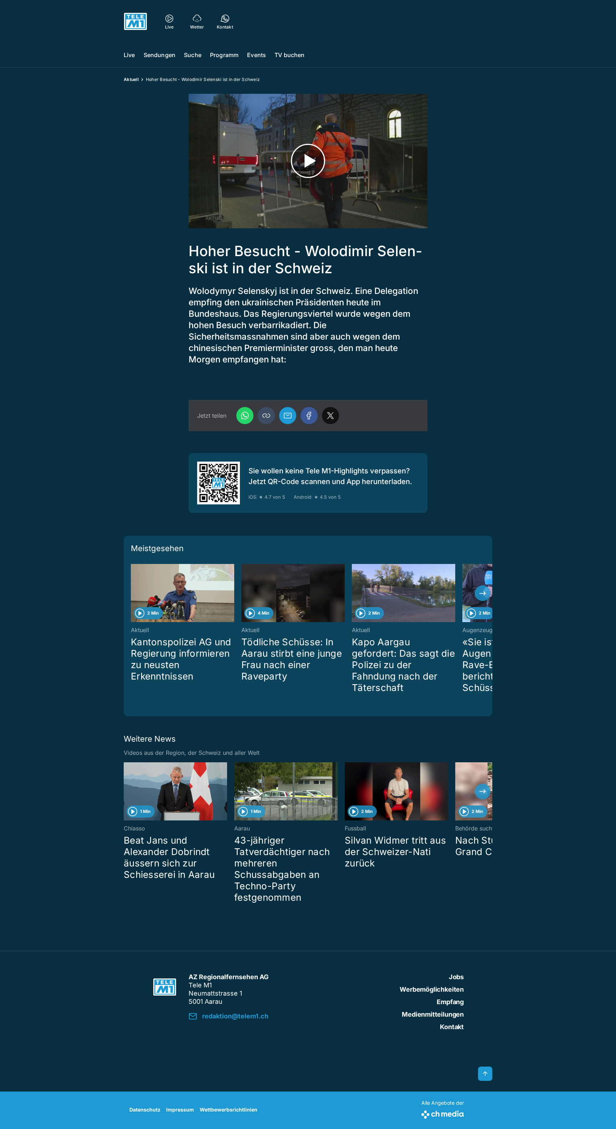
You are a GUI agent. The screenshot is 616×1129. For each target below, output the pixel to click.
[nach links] (133, 593)
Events (256, 55)
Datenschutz (144, 1110)
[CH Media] (442, 1113)
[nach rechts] (483, 593)
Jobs (456, 977)
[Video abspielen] (308, 161)
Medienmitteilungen (433, 1014)
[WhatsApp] (244, 415)
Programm (224, 55)
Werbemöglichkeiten (432, 989)
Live (129, 55)
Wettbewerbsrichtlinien (228, 1110)
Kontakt (452, 1027)
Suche (192, 55)
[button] (266, 415)
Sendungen (159, 55)
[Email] (287, 415)
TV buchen (289, 55)
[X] (330, 415)
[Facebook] (309, 415)
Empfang (450, 1002)
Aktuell (131, 79)
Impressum (180, 1110)
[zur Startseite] (135, 21)
